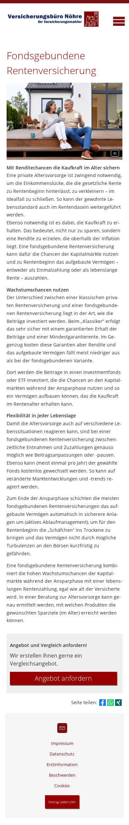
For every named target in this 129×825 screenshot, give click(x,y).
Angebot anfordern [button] (63, 678)
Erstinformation (62, 764)
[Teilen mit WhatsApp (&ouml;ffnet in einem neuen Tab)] (110, 702)
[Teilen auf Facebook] (102, 702)
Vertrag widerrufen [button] (62, 802)
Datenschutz (62, 754)
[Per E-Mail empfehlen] (62, 728)
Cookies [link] (62, 786)
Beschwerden (62, 775)
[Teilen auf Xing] (118, 702)
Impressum (62, 743)
